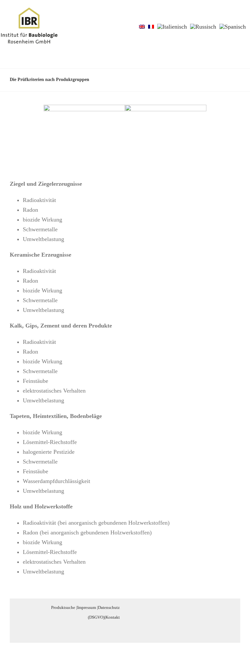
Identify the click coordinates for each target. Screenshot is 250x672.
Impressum (86, 607)
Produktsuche (63, 607)
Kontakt (112, 617)
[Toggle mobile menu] (237, 17)
